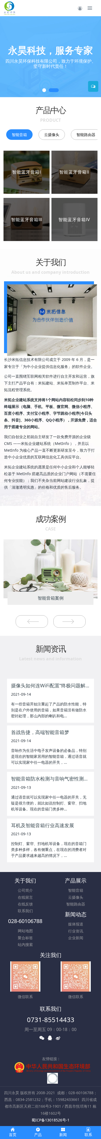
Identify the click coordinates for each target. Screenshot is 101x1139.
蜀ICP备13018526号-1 (50, 1120)
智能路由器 (85, 134)
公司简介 (25, 890)
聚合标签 (25, 937)
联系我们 (25, 910)
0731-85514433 (50, 1019)
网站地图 (25, 930)
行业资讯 (75, 931)
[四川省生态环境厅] (52, 1077)
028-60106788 (25, 921)
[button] (6, 56)
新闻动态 (75, 914)
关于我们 (25, 880)
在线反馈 (25, 904)
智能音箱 (19, 134)
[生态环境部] (52, 1067)
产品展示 (75, 880)
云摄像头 (51, 134)
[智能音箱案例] (50, 568)
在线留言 (25, 897)
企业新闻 (75, 937)
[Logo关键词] (9, 8)
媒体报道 (75, 924)
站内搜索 (25, 944)
